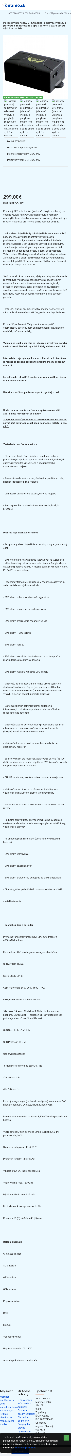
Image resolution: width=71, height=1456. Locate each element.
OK (66, 1437)
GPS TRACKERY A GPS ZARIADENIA (24, 13)
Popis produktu (14, 203)
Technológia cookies (25, 1447)
